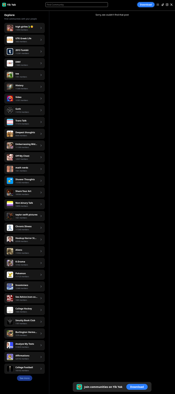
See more (25, 378)
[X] (171, 4)
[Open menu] (158, 5)
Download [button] (145, 4)
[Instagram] (167, 4)
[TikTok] (162, 4)
